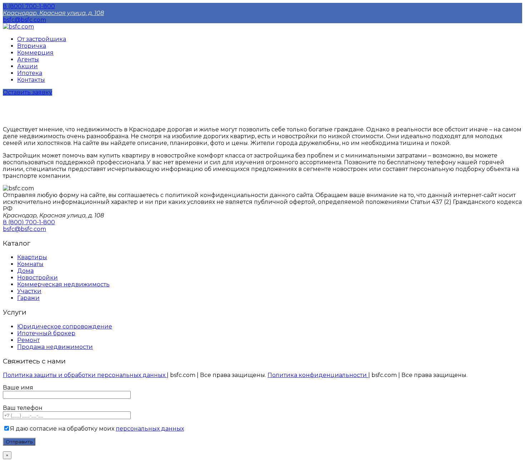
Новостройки (37, 277)
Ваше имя (18, 387)
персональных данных (150, 428)
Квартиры (32, 257)
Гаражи (28, 298)
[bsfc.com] (18, 26)
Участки (29, 291)
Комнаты (30, 264)
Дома (25, 270)
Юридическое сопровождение (64, 326)
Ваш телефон (22, 408)
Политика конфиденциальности (318, 375)
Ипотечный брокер (46, 333)
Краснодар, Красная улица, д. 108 (53, 13)
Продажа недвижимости (55, 346)
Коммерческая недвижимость (63, 284)
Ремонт (28, 340)
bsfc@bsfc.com (24, 19)
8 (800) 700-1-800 (29, 6)
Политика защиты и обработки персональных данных (85, 375)
